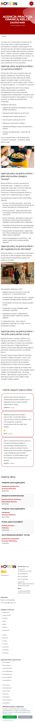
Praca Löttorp (6, 685)
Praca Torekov (6, 691)
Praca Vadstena (7, 680)
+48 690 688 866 (10, 600)
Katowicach (6, 630)
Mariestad (12, 488)
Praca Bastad (6, 662)
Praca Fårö (5, 694)
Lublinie (5, 641)
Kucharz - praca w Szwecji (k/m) (12, 522)
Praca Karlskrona (7, 674)
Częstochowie (6, 615)
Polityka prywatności (8, 720)
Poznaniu (5, 644)
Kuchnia (5, 499)
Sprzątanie (15, 538)
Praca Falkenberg (7, 671)
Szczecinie (6, 647)
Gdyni (4, 621)
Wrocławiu (5, 653)
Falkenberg (12, 541)
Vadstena (5, 528)
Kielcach (5, 627)
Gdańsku (5, 618)
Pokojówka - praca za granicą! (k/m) (13, 509)
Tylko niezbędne (25, 717)
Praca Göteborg (7, 700)
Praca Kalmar (6, 697)
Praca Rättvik (6, 703)
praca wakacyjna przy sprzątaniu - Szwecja (16, 535)
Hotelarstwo (14, 486)
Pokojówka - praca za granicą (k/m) (13, 483)
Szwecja (5, 488)
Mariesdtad (6, 502)
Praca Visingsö (6, 665)
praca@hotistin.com (10, 602)
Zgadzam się (10, 717)
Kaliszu (4, 624)
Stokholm (11, 515)
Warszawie (5, 649)
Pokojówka (6, 486)
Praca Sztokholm (7, 668)
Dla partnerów (5, 575)
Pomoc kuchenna (14, 499)
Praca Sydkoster (7, 688)
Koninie (5, 635)
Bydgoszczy (6, 612)
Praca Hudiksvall (7, 677)
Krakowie (5, 638)
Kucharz (11, 525)
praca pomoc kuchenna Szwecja (13, 496)
